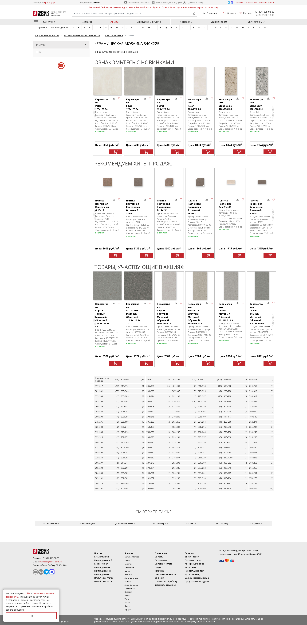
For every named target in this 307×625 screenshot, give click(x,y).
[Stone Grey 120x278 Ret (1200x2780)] (261, 81)
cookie (27, 593)
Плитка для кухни (102, 570)
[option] (107, 111)
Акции (114, 22)
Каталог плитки (101, 556)
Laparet (128, 563)
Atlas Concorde (131, 585)
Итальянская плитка (103, 578)
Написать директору (194, 570)
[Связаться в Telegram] (229, 2)
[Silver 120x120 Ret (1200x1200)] (138, 81)
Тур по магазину (195, 2)
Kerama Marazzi (132, 556)
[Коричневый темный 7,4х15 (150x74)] (261, 182)
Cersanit (128, 570)
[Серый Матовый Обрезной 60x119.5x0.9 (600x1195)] (230, 286)
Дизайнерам (219, 22)
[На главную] (50, 551)
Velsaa (127, 595)
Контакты (186, 22)
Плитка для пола (102, 567)
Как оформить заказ (194, 563)
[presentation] (37, 52)
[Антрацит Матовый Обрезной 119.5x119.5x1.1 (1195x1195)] (138, 286)
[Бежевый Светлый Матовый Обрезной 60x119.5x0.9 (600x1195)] (199, 286)
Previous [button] (95, 112)
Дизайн (87, 22)
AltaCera (128, 574)
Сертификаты (161, 560)
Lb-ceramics (130, 588)
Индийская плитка (103, 581)
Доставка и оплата (149, 22)
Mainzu (128, 602)
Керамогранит (101, 563)
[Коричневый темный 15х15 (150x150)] (138, 182)
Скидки (158, 567)
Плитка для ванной (103, 560)
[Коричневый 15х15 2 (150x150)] (169, 182)
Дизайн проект (192, 556)
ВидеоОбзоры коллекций (197, 578)
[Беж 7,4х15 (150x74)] (230, 182)
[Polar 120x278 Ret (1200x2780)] (199, 81)
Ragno (127, 606)
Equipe (128, 609)
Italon (127, 560)
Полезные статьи (193, 560)
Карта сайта (190, 567)
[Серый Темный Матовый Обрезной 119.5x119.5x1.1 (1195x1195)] (107, 286)
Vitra (127, 599)
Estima (128, 581)
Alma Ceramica (131, 578)
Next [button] (273, 112)
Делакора (129, 567)
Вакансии (159, 578)
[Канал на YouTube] (35, 572)
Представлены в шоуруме (197, 581)
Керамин (129, 592)
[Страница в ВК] (41, 572)
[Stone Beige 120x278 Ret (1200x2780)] (230, 81)
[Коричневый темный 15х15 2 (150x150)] (199, 182)
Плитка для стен (101, 574)
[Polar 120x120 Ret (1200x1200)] (107, 81)
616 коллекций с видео (139, 2)
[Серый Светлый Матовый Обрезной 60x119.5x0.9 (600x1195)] (169, 286)
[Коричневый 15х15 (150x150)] (107, 182)
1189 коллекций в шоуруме (169, 2)
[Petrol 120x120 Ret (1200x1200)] (169, 81)
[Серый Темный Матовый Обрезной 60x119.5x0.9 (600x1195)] (261, 286)
